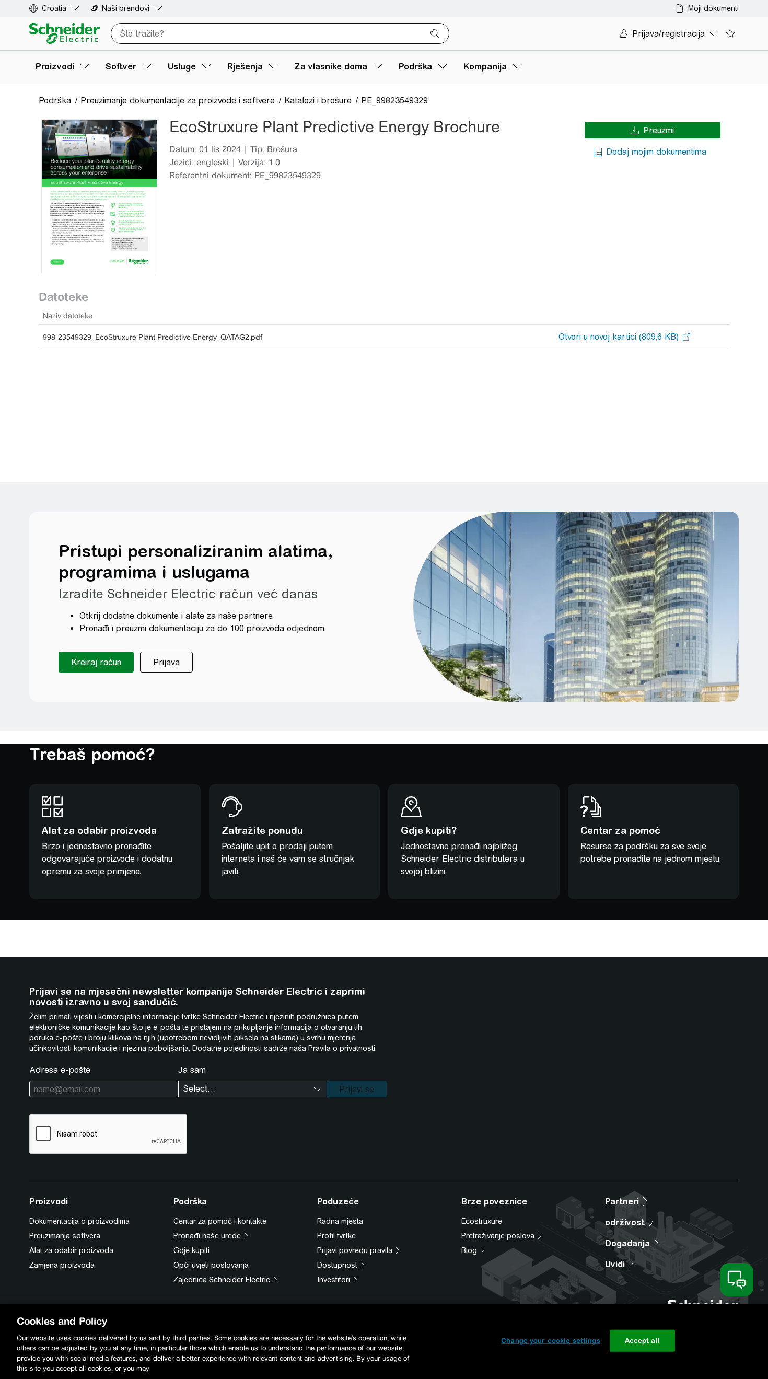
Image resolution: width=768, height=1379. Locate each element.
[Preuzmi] (99, 196)
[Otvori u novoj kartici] (618, 337)
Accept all (642, 1341)
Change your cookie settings (550, 1341)
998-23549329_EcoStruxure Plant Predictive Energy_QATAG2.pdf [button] (152, 337)
